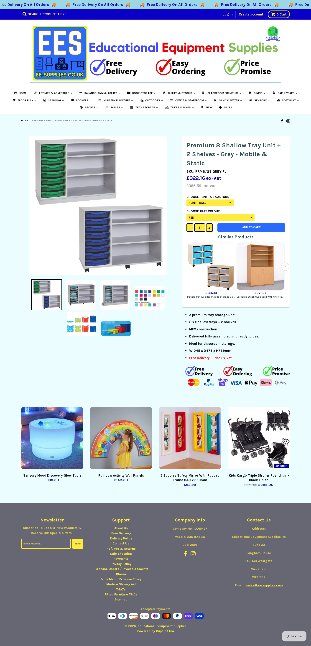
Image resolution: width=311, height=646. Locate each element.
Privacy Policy (121, 564)
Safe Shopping (121, 554)
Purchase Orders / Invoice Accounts (121, 569)
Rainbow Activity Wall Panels (121, 475)
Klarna (121, 574)
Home (24, 120)
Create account (251, 14)
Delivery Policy (121, 538)
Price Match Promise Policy (121, 579)
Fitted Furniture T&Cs (121, 594)
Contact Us (121, 543)
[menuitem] (20, 93)
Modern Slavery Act (121, 584)
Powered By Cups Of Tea (155, 631)
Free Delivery (121, 533)
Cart (281, 14)
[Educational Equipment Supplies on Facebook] (282, 121)
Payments (121, 559)
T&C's (121, 589)
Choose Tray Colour (203, 211)
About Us (121, 528)
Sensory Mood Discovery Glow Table (52, 475)
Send (77, 543)
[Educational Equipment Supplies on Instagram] (288, 121)
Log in (228, 14)
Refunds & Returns (121, 549)
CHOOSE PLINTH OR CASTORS (207, 197)
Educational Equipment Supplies (162, 626)
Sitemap (121, 599)
